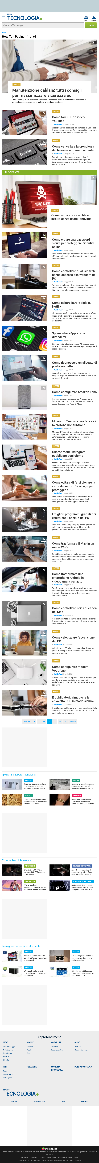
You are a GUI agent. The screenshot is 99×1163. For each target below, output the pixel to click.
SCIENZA (76, 780)
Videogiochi (7, 1078)
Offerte (6, 1060)
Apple (29, 1050)
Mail (86, 20)
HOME (4, 32)
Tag (63, 1102)
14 (65, 721)
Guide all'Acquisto (82, 1050)
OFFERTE (28, 780)
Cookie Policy (51, 1157)
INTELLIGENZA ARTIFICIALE (83, 881)
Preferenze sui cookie (65, 1157)
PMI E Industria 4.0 (83, 1067)
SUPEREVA (49, 1154)
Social (5, 1071)
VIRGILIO (11, 1152)
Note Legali (33, 1157)
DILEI (69, 1152)
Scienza (6, 1057)
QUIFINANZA (84, 1152)
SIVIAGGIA (75, 1152)
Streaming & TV (9, 1074)
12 (55, 721)
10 (44, 721)
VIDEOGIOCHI (30, 866)
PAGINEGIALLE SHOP (32, 1152)
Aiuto (76, 1157)
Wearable (54, 1046)
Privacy (42, 1157)
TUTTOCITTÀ (63, 1152)
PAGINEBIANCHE (52, 1152)
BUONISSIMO (93, 1152)
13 (60, 721)
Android (30, 1046)
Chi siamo (24, 1157)
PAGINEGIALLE (19, 1152)
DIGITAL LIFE (56, 1042)
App (28, 1053)
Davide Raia (58, 124)
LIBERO (4, 1152)
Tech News (7, 1053)
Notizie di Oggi (9, 1046)
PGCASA (43, 1152)
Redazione (32, 1067)
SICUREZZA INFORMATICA (82, 866)
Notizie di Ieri (8, 1050)
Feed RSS (14, 1102)
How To (78, 1046)
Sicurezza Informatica (57, 1068)
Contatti (84, 1102)
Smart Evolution (57, 1050)
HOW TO (16, 84)
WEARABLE (77, 795)
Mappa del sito (39, 1102)
